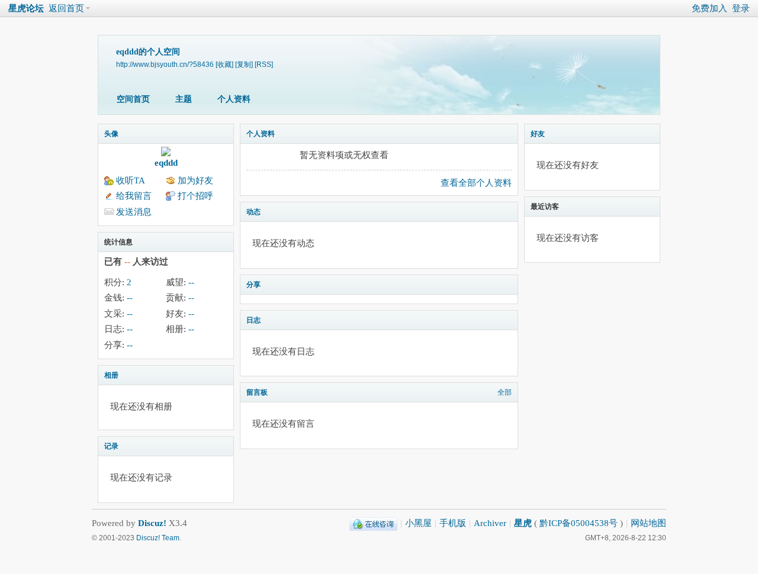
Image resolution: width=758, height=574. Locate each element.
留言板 (257, 392)
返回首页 (66, 8)
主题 (183, 99)
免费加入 (709, 8)
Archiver (490, 523)
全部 (504, 392)
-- (191, 282)
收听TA (130, 180)
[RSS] (264, 64)
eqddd (166, 162)
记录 (111, 446)
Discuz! (152, 523)
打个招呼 (195, 196)
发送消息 (134, 212)
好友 (538, 134)
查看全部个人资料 (476, 183)
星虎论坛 (26, 8)
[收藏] (224, 64)
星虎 (523, 523)
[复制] (244, 64)
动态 (253, 212)
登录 (741, 8)
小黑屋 (418, 523)
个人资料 (233, 99)
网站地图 (648, 523)
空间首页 (133, 99)
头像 (111, 134)
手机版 (452, 523)
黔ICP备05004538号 (578, 523)
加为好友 (195, 180)
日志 (253, 320)
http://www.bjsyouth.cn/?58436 (165, 64)
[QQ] (373, 523)
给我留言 (134, 196)
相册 (111, 375)
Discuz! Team (157, 538)
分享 (253, 284)
